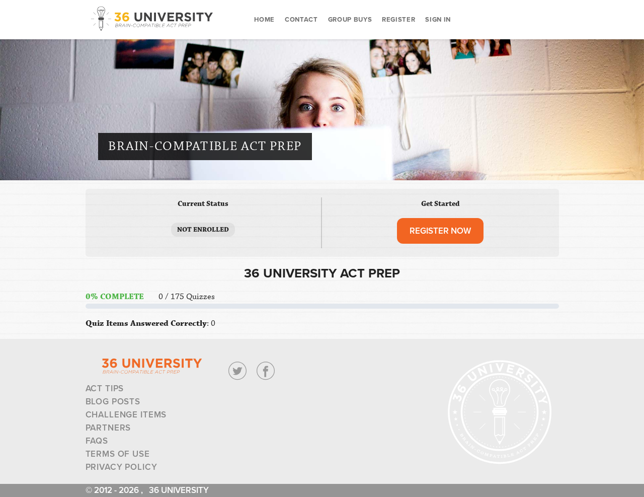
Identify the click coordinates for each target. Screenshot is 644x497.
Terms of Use (118, 454)
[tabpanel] (322, 299)
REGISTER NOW (440, 231)
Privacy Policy (121, 467)
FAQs (97, 441)
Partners (108, 427)
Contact (301, 20)
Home (264, 20)
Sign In (438, 20)
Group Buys (350, 20)
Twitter (237, 371)
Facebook (266, 371)
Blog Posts (113, 401)
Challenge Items (126, 414)
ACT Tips (105, 388)
